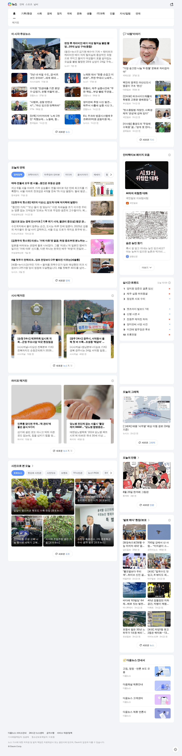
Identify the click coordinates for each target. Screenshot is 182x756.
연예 (21, 4)
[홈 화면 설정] (175, 749)
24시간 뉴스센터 (36, 733)
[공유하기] (171, 4)
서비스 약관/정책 (64, 733)
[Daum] (10, 4)
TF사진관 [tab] (77, 473)
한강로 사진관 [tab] (34, 473)
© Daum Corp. (15, 746)
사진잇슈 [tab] (51, 473)
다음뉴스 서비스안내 (17, 733)
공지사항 (50, 733)
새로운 (64, 132)
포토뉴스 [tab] (18, 473)
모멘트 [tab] (64, 473)
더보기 (145, 267)
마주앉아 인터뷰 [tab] (52, 174)
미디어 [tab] (68, 174)
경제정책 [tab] (18, 174)
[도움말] (112, 296)
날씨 (36, 4)
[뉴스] (14, 4)
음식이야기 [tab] (82, 174)
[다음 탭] (111, 174)
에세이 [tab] (97, 174)
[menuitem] (14, 13)
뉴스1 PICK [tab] (93, 473)
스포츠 (28, 4)
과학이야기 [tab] (33, 174)
